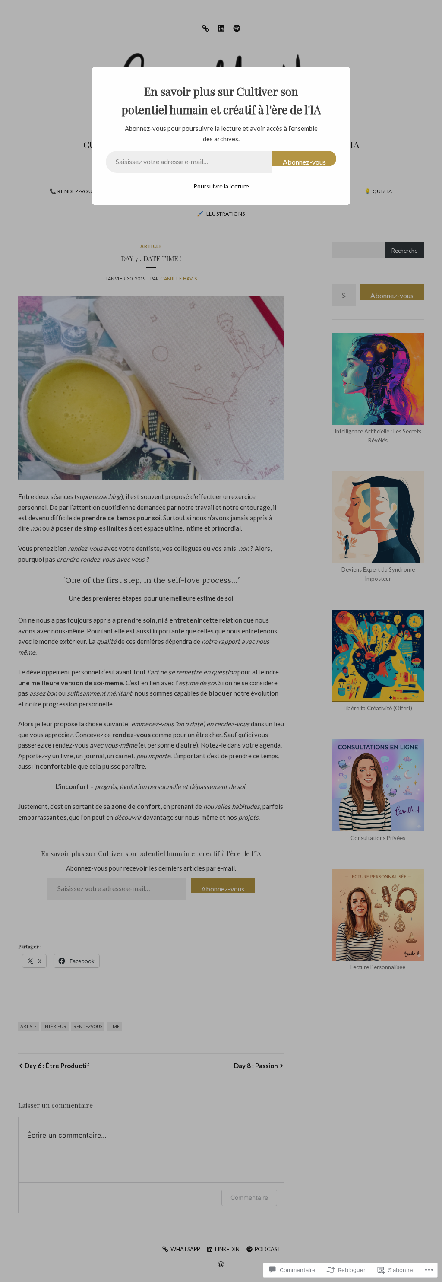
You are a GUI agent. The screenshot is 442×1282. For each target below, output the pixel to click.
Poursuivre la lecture (221, 186)
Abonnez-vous (304, 162)
